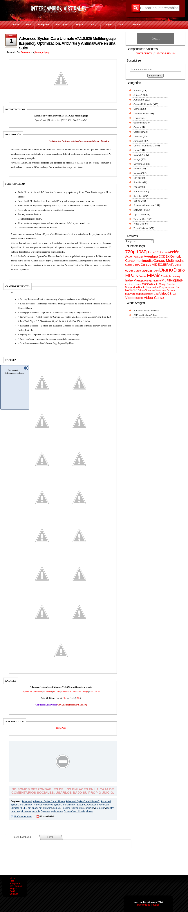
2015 (158, 252)
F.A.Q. (94, 24)
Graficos (137, 132)
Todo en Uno (139, 219)
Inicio (16, 24)
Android (137, 90)
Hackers (66, 808)
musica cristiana (133, 284)
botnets (56, 808)
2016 (164, 252)
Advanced (27, 801)
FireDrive (77, 691)
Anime (136, 95)
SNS (78, 698)
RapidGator (66, 691)
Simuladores (160, 290)
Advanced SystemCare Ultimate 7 (83, 801)
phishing (90, 808)
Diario (166, 270)
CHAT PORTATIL (144, 53)
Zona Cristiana (140, 228)
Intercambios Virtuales (148, 905)
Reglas (80, 24)
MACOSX (138, 155)
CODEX (164, 256)
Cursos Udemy (132, 265)
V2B (156, 293)
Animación (138, 257)
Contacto (136, 24)
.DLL (64, 698)
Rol (177, 287)
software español (135, 293)
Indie (129, 280)
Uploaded (47, 691)
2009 (152, 252)
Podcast (137, 187)
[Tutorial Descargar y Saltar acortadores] (62, 779)
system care (57, 811)
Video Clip (138, 223)
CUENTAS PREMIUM (165, 53)
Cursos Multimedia (142, 104)
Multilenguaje (172, 280)
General (137, 127)
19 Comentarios (23, 816)
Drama (142, 276)
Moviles (137, 168)
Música (137, 173)
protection (100, 808)
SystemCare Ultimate (74, 811)
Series (136, 201)
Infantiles (137, 136)
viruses (89, 811)
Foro (28, 24)
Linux (136, 150)
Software (25, 52)
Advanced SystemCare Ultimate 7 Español (64, 804)
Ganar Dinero (140, 122)
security (36, 811)
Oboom (56, 691)
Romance (131, 290)
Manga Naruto (152, 280)
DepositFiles (26, 691)
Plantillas (138, 182)
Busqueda (43, 24)
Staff (121, 24)
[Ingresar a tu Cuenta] (155, 43)
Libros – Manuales (142, 145)
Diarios (137, 109)
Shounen (150, 290)
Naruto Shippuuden (148, 287)
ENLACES (95, 691)
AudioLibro (138, 99)
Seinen (141, 290)
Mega (85, 691)
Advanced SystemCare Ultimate (49, 801)
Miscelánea (139, 164)
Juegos (108, 24)
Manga (136, 159)
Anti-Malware (45, 808)
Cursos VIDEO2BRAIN (157, 264)
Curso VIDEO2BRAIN (146, 270)
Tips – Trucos (140, 214)
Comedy (175, 256)
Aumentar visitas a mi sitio (146, 310)
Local (50, 837)
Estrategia (166, 276)
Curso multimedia (139, 261)
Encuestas (138, 118)
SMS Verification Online (145, 315)
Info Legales (62, 24)
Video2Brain (168, 293)
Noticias (137, 178)
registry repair (24, 811)
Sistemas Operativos (143, 205)
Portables (138, 191)
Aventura (151, 256)
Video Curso (154, 298)
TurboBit (38, 691)
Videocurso (134, 298)
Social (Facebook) (22, 837)
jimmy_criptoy (42, 52)
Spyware (45, 811)
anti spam (33, 808)
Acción (173, 252)
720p (130, 251)
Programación (167, 287)
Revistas (137, 196)
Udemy (149, 294)
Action (129, 256)
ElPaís (153, 275)
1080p (142, 251)
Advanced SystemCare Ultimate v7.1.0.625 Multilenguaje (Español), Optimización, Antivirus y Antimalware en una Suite (67, 43)
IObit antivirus (77, 808)
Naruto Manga (158, 284)
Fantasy (176, 276)
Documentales (140, 113)
